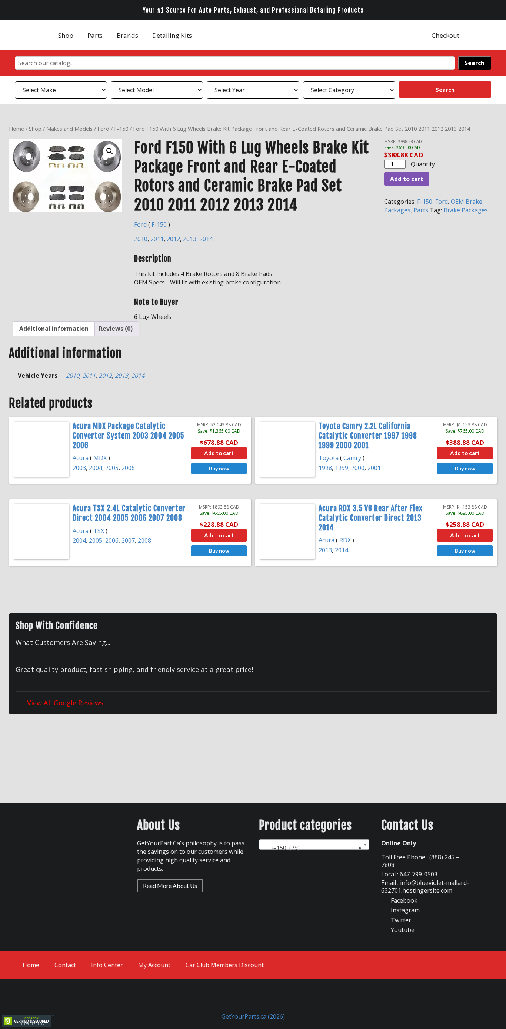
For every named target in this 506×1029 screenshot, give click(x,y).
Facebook (403, 900)
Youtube (402, 930)
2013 (189, 239)
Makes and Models (69, 128)
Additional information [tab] (54, 328)
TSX (98, 531)
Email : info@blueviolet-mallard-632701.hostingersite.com (425, 887)
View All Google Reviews (64, 702)
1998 (325, 468)
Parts (95, 35)
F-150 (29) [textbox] (312, 848)
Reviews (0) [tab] (116, 328)
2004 (95, 468)
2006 (128, 468)
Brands (127, 35)
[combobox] (314, 844)
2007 (128, 540)
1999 (341, 468)
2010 (140, 239)
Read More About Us (170, 885)
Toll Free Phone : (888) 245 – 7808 (420, 861)
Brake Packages (465, 210)
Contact (65, 965)
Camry (352, 458)
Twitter (400, 920)
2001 (374, 468)
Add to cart (406, 179)
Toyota (329, 458)
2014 (206, 239)
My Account (154, 965)
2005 (112, 468)
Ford (103, 128)
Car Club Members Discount (225, 965)
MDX (100, 458)
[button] (109, 151)
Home (16, 128)
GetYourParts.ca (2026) (253, 1016)
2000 (357, 468)
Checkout (445, 35)
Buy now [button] (219, 468)
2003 (79, 468)
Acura (81, 458)
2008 (144, 540)
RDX (345, 540)
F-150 (121, 128)
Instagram (404, 910)
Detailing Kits (172, 35)
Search (475, 63)
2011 (157, 239)
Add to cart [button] (219, 453)
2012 (173, 239)
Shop (65, 35)
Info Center (107, 965)
